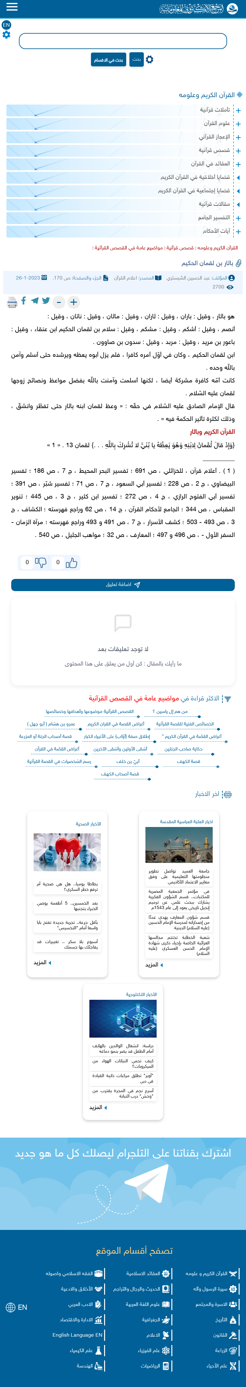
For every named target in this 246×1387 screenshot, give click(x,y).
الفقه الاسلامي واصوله (69, 1274)
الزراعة (221, 1351)
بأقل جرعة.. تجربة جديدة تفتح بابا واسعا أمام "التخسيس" (67, 925)
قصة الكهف (188, 762)
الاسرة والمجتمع (211, 1305)
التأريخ (221, 1320)
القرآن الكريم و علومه (206, 1274)
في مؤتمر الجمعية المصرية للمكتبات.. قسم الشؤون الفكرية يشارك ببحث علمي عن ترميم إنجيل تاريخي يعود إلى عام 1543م (179, 899)
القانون (220, 1336)
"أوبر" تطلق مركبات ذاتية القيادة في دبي (123, 1078)
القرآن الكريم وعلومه (207, 95)
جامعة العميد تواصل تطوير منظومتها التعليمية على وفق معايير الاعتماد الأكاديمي (179, 877)
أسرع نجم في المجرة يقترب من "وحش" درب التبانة (123, 1093)
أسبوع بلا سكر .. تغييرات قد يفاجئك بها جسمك (67, 944)
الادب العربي (80, 1305)
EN (6, 25)
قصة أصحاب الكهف (120, 774)
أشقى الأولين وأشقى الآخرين (120, 749)
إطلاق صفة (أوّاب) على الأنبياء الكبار (117, 736)
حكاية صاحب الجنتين (183, 749)
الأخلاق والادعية (77, 1289)
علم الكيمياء (81, 1351)
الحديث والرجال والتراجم (136, 1289)
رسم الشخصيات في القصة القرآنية (59, 762)
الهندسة (85, 1366)
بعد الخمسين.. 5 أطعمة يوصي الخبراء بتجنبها (67, 906)
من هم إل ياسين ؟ (170, 711)
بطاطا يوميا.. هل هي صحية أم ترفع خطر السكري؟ (67, 886)
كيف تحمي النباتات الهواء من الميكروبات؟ (123, 1063)
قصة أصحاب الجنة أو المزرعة (45, 736)
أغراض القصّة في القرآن (57, 749)
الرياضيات (150, 1366)
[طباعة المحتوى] (12, 302)
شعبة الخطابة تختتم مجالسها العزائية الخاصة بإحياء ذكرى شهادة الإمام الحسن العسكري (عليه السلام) (179, 946)
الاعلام (153, 1336)
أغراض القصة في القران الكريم (116, 724)
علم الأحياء (217, 1366)
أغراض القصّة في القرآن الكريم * (191, 736)
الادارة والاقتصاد (76, 1320)
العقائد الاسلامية (143, 1274)
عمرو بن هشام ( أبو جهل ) (51, 724)
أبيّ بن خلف (128, 762)
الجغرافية (151, 1320)
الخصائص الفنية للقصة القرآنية (185, 724)
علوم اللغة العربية (143, 1305)
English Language (73, 1336)
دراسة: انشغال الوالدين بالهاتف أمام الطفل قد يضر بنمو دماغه (123, 1048)
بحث (137, 59)
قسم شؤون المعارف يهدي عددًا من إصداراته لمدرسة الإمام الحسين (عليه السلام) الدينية (179, 923)
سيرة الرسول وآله (210, 1289)
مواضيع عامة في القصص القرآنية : (127, 248)
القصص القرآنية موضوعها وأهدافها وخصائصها (90, 711)
